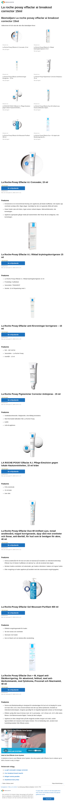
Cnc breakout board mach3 (14, 773)
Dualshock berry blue (12, 779)
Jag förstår (48, 798)
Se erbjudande (13, 188)
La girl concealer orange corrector (16, 770)
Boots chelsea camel (8, 783)
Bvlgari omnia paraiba (12, 776)
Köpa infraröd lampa (57, 783)
